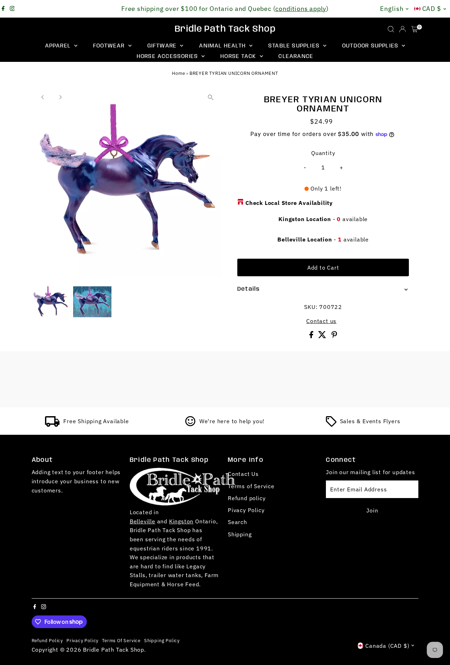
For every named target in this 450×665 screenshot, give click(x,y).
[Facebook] (3, 8)
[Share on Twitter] (323, 336)
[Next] (60, 97)
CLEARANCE (295, 56)
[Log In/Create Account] (402, 29)
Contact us (321, 321)
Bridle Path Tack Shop (225, 29)
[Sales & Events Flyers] (331, 424)
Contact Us (243, 473)
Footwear (110, 46)
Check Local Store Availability (289, 202)
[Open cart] (414, 29)
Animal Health (223, 46)
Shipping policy (162, 640)
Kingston (181, 521)
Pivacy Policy (246, 510)
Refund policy (246, 498)
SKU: (310, 306)
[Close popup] (435, 550)
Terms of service (121, 640)
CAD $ (432, 9)
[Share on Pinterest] (334, 336)
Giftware (163, 46)
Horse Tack (239, 56)
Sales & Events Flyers (370, 421)
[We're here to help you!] (190, 424)
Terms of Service (251, 486)
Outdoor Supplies (371, 46)
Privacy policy (82, 640)
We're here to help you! (232, 421)
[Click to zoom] (211, 97)
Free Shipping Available (96, 421)
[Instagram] (12, 8)
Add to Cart (323, 267)
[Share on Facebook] (312, 336)
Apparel (59, 46)
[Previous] (43, 97)
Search (237, 521)
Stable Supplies (294, 46)
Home (178, 73)
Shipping (239, 534)
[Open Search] (391, 29)
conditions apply (300, 9)
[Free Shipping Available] (52, 424)
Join (372, 510)
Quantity (323, 152)
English (391, 9)
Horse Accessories (168, 56)
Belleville (142, 521)
